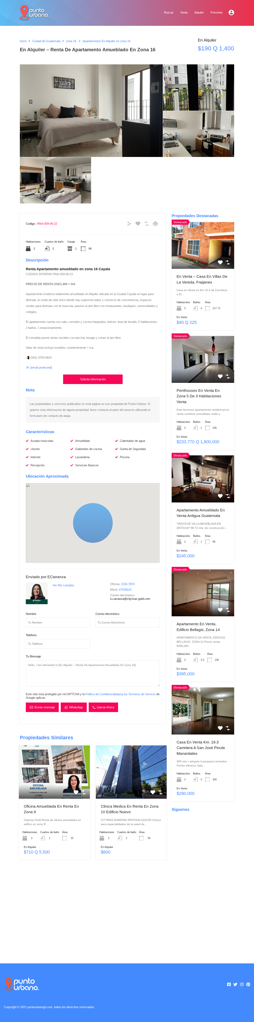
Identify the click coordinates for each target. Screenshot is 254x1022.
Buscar (168, 12)
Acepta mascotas (42, 440)
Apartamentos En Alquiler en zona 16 (106, 41)
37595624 (125, 589)
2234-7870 (128, 584)
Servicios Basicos (87, 465)
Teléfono (31, 635)
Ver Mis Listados (63, 585)
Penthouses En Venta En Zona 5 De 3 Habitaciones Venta (199, 396)
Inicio (23, 41)
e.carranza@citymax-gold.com (130, 598)
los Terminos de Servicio (140, 694)
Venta (184, 12)
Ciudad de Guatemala (46, 41)
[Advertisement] (93, 909)
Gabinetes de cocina (88, 449)
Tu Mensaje (33, 656)
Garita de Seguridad (133, 449)
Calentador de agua (132, 440)
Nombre (31, 614)
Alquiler (199, 12)
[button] (93, 523)
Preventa (216, 12)
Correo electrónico (107, 614)
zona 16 (71, 41)
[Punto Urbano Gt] (34, 18)
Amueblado (82, 440)
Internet (35, 457)
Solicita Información (93, 379)
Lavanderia (82, 457)
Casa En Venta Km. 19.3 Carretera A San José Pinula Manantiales (201, 748)
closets (35, 449)
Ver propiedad (54, 788)
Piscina (124, 457)
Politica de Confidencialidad (103, 694)
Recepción (37, 465)
